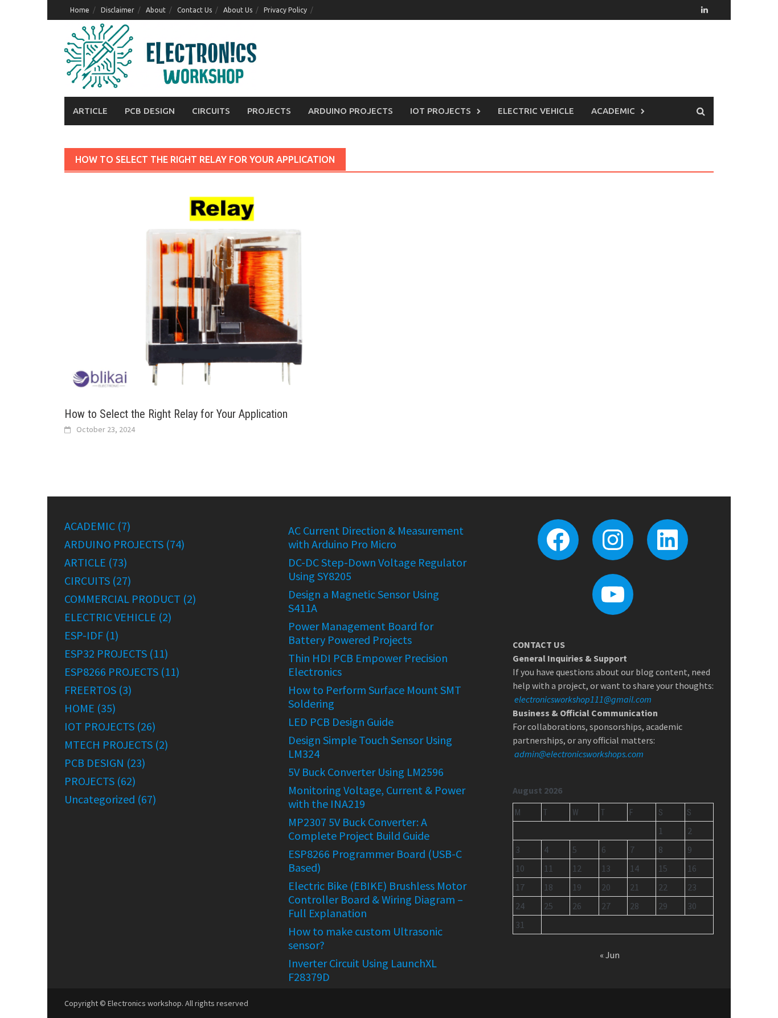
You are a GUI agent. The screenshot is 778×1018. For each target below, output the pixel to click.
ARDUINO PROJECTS (350, 111)
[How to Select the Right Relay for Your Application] (221, 289)
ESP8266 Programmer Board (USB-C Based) (375, 861)
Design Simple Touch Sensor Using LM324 (370, 747)
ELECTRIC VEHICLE (536, 111)
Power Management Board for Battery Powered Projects (360, 633)
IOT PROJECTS (440, 111)
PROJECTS (269, 111)
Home (79, 10)
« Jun (610, 954)
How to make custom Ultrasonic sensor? (365, 938)
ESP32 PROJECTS (105, 653)
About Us (237, 10)
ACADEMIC (613, 111)
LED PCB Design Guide (341, 722)
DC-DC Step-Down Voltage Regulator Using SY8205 (377, 569)
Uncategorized (99, 799)
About (156, 10)
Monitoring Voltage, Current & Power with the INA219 (376, 797)
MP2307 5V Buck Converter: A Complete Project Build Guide (358, 829)
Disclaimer (117, 10)
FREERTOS (90, 690)
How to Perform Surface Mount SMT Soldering (374, 697)
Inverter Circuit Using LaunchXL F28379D (362, 970)
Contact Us (194, 10)
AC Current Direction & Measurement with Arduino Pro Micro (376, 537)
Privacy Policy (285, 10)
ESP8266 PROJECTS (111, 671)
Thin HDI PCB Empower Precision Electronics (368, 665)
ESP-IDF (83, 635)
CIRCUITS (211, 111)
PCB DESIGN (150, 111)
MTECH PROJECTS (108, 744)
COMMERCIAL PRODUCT (122, 599)
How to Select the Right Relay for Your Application (176, 414)
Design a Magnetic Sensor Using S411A (363, 601)
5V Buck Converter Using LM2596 (366, 772)
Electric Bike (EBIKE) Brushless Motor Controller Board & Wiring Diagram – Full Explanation (377, 899)
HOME (79, 708)
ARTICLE (90, 111)
